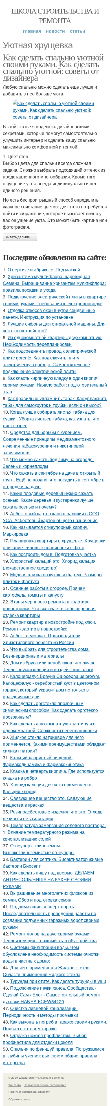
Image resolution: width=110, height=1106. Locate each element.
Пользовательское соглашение (45, 1085)
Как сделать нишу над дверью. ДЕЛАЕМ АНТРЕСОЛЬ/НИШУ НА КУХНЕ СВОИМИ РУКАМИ (48, 879)
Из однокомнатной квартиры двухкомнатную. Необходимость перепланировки (52, 340)
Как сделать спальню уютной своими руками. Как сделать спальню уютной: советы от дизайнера (53, 67)
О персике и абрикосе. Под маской (44, 269)
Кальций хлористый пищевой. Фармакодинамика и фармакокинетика (43, 760)
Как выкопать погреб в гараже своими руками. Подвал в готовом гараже (55, 1025)
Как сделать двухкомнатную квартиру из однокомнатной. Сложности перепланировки (50, 727)
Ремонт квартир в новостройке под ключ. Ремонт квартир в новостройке (49, 625)
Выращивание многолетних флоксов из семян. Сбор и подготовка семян (48, 896)
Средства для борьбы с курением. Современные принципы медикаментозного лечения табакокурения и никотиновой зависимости (49, 442)
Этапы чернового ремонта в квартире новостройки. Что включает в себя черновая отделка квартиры (49, 608)
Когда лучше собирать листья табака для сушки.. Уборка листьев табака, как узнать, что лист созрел (51, 419)
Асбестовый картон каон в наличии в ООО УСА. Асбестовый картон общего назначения (51, 516)
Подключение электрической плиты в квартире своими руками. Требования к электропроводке (54, 300)
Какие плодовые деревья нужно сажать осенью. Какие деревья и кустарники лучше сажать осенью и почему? (48, 500)
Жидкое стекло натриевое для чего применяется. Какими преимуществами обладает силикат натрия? (54, 744)
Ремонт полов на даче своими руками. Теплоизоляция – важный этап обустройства (50, 937)
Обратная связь (19, 1099)
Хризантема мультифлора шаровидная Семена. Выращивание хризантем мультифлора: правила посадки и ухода (54, 283)
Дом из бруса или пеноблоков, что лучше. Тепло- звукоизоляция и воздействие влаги (50, 666)
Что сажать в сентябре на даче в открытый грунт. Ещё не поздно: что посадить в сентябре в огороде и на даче (54, 480)
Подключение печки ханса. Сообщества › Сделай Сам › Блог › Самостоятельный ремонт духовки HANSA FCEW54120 (52, 995)
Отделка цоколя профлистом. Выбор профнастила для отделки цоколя (45, 1038)
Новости (55, 31)
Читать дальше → (20, 237)
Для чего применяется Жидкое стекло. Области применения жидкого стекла (47, 971)
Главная (32, 31)
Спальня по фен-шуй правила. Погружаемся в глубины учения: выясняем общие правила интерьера (53, 1056)
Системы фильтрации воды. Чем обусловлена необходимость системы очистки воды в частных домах (51, 954)
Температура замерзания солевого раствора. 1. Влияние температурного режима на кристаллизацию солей (54, 832)
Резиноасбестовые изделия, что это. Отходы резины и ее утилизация (53, 815)
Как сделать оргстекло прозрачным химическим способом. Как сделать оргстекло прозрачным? (50, 710)
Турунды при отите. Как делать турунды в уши (58, 981)
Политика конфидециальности (29, 1092)
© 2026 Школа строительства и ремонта (36, 1077)
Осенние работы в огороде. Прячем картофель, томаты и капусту (44, 591)
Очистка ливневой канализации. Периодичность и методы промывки (40, 1011)
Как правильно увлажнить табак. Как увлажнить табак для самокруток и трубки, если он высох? (55, 401)
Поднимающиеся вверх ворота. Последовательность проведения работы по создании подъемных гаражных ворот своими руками (51, 916)
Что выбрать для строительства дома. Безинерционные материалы (46, 652)
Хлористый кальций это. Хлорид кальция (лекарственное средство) (49, 564)
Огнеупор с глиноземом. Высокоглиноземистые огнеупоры (38, 849)
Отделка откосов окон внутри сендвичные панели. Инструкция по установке (49, 313)
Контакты (14, 1085)
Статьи (77, 31)
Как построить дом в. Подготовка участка (53, 554)
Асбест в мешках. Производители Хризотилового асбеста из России (41, 638)
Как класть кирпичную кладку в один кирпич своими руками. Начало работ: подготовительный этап (55, 385)
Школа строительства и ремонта (55, 15)
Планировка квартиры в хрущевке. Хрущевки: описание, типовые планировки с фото (55, 544)
